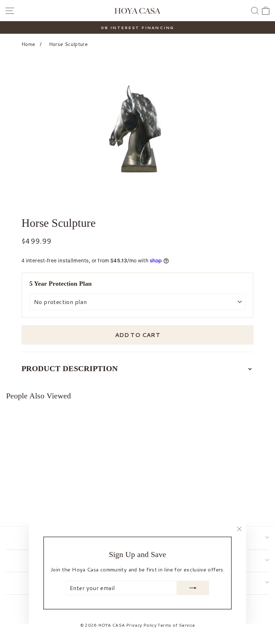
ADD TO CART (137, 335)
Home (28, 44)
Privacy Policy (141, 625)
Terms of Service (176, 625)
